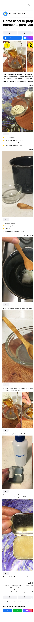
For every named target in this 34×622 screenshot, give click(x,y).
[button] (10, 33)
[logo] (14, 14)
